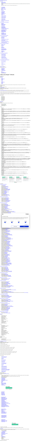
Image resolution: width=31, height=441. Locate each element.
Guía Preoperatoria (3, 7)
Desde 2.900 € (9, 244)
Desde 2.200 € (5, 273)
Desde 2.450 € (6, 236)
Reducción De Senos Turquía (4, 398)
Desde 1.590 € (7, 199)
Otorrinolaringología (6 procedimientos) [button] (4, 272)
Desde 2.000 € (6, 229)
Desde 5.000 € (9, 251)
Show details (26, 224)
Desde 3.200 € (9, 238)
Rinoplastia (2, 23)
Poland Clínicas (2, 393)
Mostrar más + (1, 101)
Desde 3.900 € (10, 234)
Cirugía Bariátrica (3, 12)
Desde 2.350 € (6, 309)
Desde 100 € (6, 195)
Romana (12, 3)
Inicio (2, 71)
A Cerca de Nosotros (3, 434)
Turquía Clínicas (3, 391)
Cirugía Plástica (2, 68)
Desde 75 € (5, 187)
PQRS (2, 8)
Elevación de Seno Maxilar (4, 49)
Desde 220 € (4, 185)
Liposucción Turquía (3, 401)
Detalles (2, 78)
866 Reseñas (1, 77)
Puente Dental (2, 45)
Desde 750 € (6, 207)
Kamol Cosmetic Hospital (3, 413)
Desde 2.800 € (8, 303)
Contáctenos (2, 10)
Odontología (2, 69)
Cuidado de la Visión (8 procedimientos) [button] (4, 196)
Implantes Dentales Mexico (4, 415)
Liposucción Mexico (3, 417)
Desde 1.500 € (7, 198)
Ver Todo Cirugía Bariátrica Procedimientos (4, 43)
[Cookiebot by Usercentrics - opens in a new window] (26, 214)
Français (20, 3)
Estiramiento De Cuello (3, 33)
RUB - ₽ (14, 5)
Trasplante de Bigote (3, 19)
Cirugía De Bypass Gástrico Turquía (4, 402)
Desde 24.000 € (10, 285)
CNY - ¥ (7, 5)
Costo (2, 80)
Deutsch (8, 3)
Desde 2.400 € (7, 232)
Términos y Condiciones (3, 383)
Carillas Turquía (3, 400)
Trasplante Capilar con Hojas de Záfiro (5, 20)
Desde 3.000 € (8, 205)
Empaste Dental (2, 47)
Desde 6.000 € (8, 283)
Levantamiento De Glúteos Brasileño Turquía (5, 403)
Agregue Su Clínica (3, 436)
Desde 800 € (9, 237)
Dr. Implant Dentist (3, 411)
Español (16, 3)
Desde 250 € (8, 243)
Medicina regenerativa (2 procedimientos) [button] (4, 311)
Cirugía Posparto (3, 26)
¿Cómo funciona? (3, 378)
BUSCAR (1, 66)
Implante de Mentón (3, 30)
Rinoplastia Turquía (3, 397)
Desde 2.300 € (6, 235)
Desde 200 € (5, 190)
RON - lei (12, 5)
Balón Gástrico (2, 37)
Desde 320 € (6, 188)
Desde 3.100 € (8, 231)
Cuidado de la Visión (3, 13)
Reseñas (2, 79)
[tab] (15, 184)
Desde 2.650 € (8, 208)
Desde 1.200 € (8, 278)
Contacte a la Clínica (2, 87)
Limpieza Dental (3, 51)
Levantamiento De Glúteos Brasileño (5, 28)
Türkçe (27, 3)
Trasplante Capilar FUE (3, 15)
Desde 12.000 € (8, 200)
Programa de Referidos (3, 9)
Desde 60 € (6, 192)
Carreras (2, 381)
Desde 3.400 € (10, 209)
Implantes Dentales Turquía (4, 399)
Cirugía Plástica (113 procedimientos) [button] (3, 202)
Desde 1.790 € (7, 197)
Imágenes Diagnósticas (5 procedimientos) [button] (4, 298)
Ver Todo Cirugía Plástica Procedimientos (4, 35)
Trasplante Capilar (3, 11)
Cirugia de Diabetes (3, 40)
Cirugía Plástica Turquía (3, 404)
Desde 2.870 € (8, 261)
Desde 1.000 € (6, 252)
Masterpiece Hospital (3, 412)
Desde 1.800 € (5, 305)
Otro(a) (2, 14)
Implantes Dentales (3, 44)
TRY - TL (16, 5)
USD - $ (4, 5)
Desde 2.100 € (5, 203)
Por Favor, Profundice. (8, 228)
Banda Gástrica (2, 38)
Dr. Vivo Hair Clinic (3, 410)
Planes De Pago (2, 380)
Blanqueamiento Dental (3, 48)
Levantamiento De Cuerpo (4, 29)
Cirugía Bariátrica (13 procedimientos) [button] (4, 302)
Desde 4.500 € (4, 193)
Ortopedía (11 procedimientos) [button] (3, 280)
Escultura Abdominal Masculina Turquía (5, 406)
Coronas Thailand (3, 421)
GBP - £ (6, 5)
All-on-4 (2, 46)
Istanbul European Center (3, 409)
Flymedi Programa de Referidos (4, 433)
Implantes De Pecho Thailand (4, 420)
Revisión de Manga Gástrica (4, 42)
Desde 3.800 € (7, 194)
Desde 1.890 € (5, 240)
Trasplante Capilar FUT (3, 16)
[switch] (12, 222)
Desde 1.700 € (7, 242)
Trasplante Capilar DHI (3, 17)
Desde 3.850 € (7, 254)
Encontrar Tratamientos (3, 2)
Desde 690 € (8, 189)
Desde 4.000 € (7, 248)
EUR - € (2, 5)
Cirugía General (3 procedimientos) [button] (3, 277)
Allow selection (15, 226)
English (4, 3)
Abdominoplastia (3, 25)
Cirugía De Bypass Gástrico (4, 36)
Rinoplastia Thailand (3, 419)
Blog (1, 382)
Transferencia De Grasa (3, 34)
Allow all (24, 226)
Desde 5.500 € (10, 276)
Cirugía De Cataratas (3, 54)
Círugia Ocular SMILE (3, 55)
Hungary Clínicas (3, 394)
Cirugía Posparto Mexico (3, 416)
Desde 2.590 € (7, 201)
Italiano (23, 3)
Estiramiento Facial (3, 27)
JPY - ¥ (10, 5)
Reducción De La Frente (3, 72)
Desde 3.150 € (6, 206)
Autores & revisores (3, 379)
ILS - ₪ (9, 5)
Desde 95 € (7, 186)
